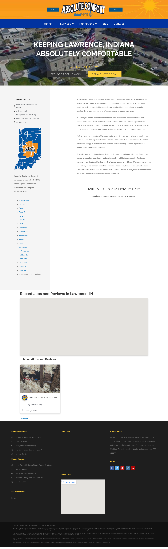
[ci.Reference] (40, 379)
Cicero (21, 208)
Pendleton (23, 259)
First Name (82, 216)
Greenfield (23, 228)
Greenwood (23, 231)
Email (79, 228)
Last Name (120, 216)
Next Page (24, 418)
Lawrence (23, 247)
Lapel (21, 243)
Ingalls (21, 239)
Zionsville (22, 270)
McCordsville (24, 251)
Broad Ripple (24, 200)
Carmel (22, 204)
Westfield (22, 267)
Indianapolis (23, 235)
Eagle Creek (23, 212)
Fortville (22, 220)
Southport (23, 263)
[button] (53, 23)
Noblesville (23, 255)
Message (81, 252)
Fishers (21, 216)
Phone (80, 240)
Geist (21, 224)
